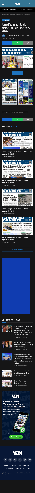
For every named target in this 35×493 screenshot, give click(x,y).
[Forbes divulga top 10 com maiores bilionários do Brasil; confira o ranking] (7, 344)
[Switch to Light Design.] (29, 4)
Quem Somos (9, 468)
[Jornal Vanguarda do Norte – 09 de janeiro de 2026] (17, 57)
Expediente (13, 465)
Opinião (13, 9)
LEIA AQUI (17, 73)
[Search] (32, 4)
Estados (5, 9)
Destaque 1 (6, 112)
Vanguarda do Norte (14, 35)
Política (22, 9)
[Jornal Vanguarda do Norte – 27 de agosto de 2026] (17, 197)
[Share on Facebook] (7, 43)
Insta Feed (26, 468)
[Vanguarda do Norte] (17, 4)
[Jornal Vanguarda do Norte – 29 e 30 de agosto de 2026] (17, 140)
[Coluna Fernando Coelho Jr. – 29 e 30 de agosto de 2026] (7, 373)
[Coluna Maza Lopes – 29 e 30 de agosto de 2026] (7, 383)
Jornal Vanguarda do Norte (19, 112)
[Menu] (3, 4)
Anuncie (18, 468)
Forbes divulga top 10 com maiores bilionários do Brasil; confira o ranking (23, 345)
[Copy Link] (28, 43)
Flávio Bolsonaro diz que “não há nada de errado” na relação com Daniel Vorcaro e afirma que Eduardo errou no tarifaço (23, 359)
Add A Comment (17, 249)
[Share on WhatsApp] (17, 43)
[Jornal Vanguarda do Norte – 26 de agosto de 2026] (17, 226)
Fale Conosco (24, 465)
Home (3, 14)
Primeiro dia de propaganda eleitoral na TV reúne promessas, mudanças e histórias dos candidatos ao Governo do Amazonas (23, 330)
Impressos (6, 20)
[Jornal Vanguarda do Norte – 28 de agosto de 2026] (17, 169)
